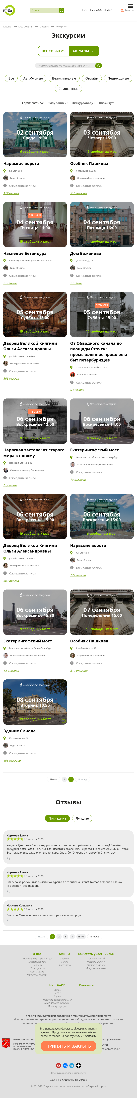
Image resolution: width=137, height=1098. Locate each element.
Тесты (57, 993)
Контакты (86, 985)
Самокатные (68, 88)
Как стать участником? (96, 954)
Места (64, 961)
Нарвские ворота (21, 163)
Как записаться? (96, 958)
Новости (37, 965)
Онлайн (91, 78)
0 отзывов (10, 283)
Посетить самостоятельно (57, 999)
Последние (57, 818)
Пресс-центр (37, 971)
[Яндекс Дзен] (78, 1065)
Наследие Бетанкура (25, 253)
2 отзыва (76, 283)
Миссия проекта (37, 961)
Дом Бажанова (85, 253)
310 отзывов (78, 193)
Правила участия (96, 961)
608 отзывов (12, 760)
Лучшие (82, 818)
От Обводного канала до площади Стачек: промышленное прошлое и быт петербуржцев (98, 351)
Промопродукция (57, 1006)
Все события (53, 51)
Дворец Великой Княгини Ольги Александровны (30, 346)
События (64, 958)
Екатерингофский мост (94, 450)
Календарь (65, 965)
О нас (37, 954)
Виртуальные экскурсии (57, 1002)
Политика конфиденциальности (68, 1073)
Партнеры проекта (37, 974)
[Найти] (61, 10)
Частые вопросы (96, 965)
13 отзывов (78, 480)
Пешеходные (118, 78)
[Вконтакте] (65, 1065)
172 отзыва (11, 193)
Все (11, 78)
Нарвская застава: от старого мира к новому (33, 452)
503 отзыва (11, 378)
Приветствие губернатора (37, 958)
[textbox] (59, 103)
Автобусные (33, 78)
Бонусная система (96, 968)
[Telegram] (71, 1065)
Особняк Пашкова (89, 163)
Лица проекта (37, 968)
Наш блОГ (57, 985)
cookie (75, 1028)
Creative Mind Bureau (74, 1079)
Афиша (64, 954)
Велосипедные (64, 78)
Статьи (57, 989)
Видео (57, 996)
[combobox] (59, 103)
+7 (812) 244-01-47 (97, 10)
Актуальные (84, 51)
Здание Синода (19, 731)
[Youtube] (58, 1065)
